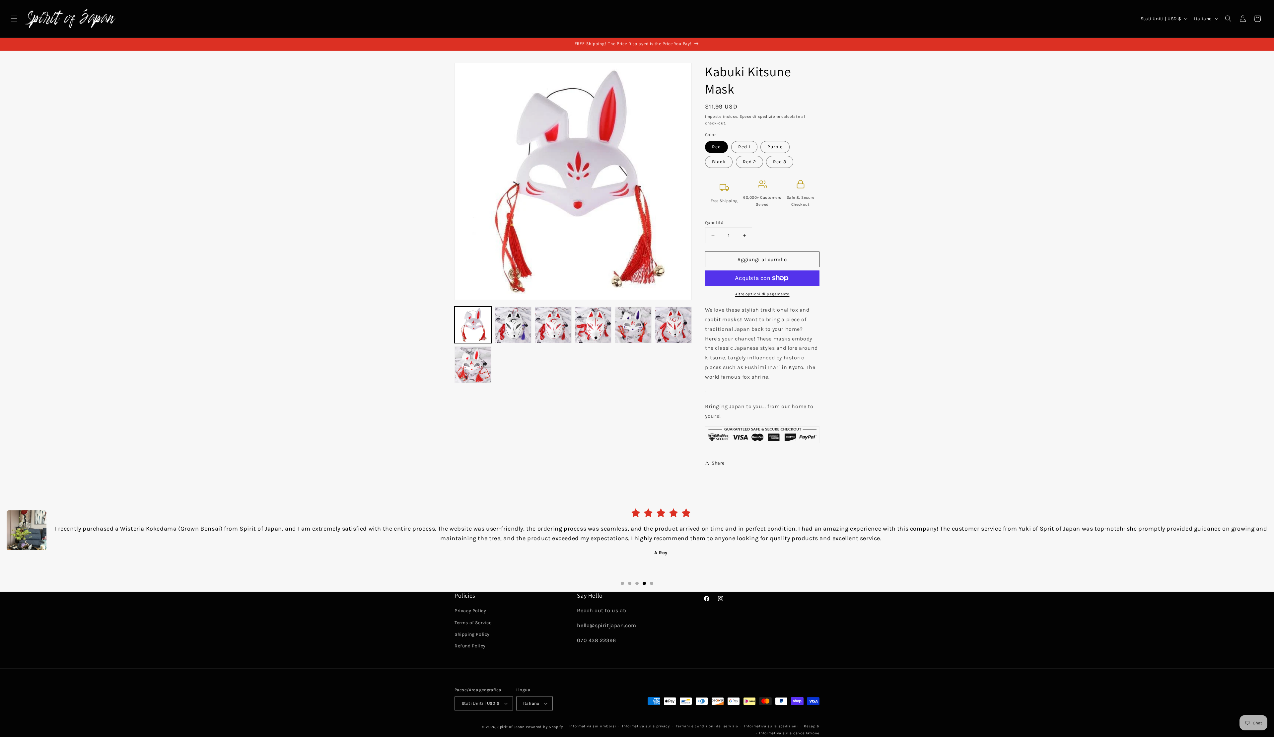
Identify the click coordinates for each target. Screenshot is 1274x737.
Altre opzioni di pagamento (762, 294)
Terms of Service (473, 623)
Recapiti (811, 726)
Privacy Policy (470, 611)
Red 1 (744, 147)
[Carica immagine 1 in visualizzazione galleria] (473, 325)
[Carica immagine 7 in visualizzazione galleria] (593, 325)
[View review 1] (622, 583)
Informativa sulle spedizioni (771, 726)
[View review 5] (651, 583)
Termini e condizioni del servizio (707, 726)
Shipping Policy (472, 634)
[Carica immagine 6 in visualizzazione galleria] (553, 325)
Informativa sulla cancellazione (789, 733)
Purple (775, 147)
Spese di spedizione (760, 116)
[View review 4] (644, 583)
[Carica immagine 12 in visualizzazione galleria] (473, 364)
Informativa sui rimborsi (592, 726)
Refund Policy (470, 646)
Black (719, 162)
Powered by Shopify (544, 727)
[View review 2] (629, 583)
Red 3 (779, 162)
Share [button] (718, 463)
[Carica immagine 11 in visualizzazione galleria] (673, 325)
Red (716, 147)
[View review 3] (637, 583)
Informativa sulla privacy (646, 726)
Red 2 (749, 162)
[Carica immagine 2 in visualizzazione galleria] (513, 325)
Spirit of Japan (511, 727)
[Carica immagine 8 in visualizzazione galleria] (633, 325)
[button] (14, 18)
